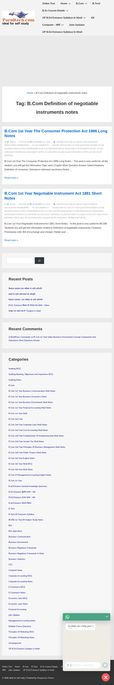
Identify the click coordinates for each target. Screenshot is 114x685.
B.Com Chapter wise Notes (59, 211)
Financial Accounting (17, 609)
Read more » (11, 178)
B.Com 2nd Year (16, 419)
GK (93, 17)
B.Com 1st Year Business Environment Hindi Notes (31, 402)
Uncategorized (15, 643)
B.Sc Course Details (53, 10)
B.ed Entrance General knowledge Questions (28, 486)
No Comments (42, 145)
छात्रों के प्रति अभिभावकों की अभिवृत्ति (22, 294)
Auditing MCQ (15, 368)
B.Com (80, 3)
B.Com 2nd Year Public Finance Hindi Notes (28, 452)
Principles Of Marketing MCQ (21, 632)
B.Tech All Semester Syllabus (21, 514)
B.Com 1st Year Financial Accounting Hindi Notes (30, 408)
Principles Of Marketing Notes (21, 637)
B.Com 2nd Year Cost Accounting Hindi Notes (28, 430)
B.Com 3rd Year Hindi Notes (21, 469)
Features (62, 218)
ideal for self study (15, 23)
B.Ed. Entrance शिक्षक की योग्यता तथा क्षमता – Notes (29, 305)
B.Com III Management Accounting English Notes (30, 475)
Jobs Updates (77, 25)
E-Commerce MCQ (17, 587)
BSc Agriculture (15, 531)
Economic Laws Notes (18, 604)
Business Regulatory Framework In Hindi (26, 553)
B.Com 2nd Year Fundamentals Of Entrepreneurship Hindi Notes (36, 436)
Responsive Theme (45, 678)
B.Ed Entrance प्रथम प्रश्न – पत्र (22, 497)
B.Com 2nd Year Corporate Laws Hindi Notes (28, 425)
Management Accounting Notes (22, 621)
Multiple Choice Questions (20, 626)
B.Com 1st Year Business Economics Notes (28, 397)
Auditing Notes (15, 380)
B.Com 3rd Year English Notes (22, 458)
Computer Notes (16, 570)
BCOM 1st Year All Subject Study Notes (26, 520)
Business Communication (20, 537)
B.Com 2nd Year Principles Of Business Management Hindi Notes (37, 447)
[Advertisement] (57, 58)
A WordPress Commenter (19, 337)
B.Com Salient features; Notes (73, 152)
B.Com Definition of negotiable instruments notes (71, 149)
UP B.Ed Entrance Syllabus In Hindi (62, 17)
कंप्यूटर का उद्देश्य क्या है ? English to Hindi (25, 311)
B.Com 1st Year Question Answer (81, 145)
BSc (10, 525)
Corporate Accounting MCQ (20, 576)
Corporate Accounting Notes (21, 581)
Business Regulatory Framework (23, 548)
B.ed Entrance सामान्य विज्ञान (20, 503)
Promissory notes (77, 218)
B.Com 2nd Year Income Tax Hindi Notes (26, 441)
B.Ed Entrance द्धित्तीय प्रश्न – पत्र (22, 492)
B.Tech (96, 3)
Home (64, 3)
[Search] (39, 260)
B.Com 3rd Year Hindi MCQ (20, 464)
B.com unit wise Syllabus (73, 214)
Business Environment (18, 542)
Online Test (48, 3)
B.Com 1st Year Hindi (18, 413)
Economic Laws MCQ (18, 598)
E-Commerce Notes (17, 593)
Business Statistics (17, 559)
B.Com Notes (51, 152)
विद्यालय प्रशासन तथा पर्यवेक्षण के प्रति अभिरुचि (25, 288)
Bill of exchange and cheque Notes (39, 218)
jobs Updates (14, 615)
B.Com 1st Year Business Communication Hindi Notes (32, 391)
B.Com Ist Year (80, 142)
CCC (11, 564)
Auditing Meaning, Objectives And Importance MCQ (31, 374)
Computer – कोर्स (51, 25)
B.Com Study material (49, 214)
